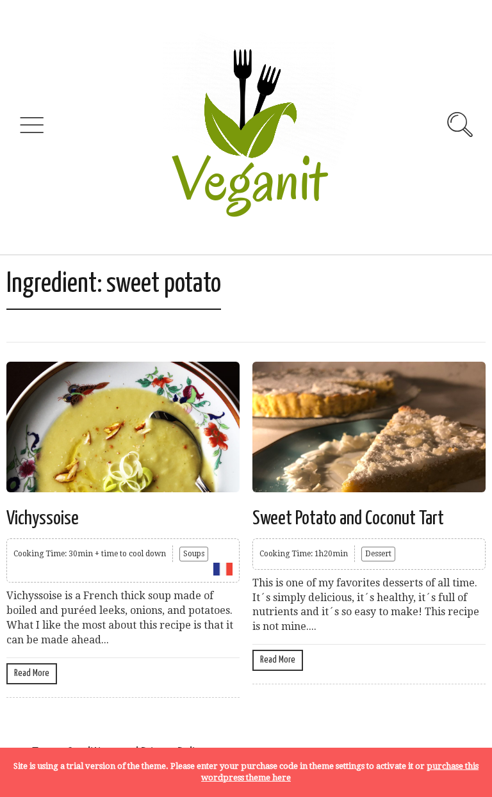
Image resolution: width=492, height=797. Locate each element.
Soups (193, 553)
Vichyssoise (42, 518)
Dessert (378, 553)
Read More (31, 673)
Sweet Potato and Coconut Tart (348, 518)
